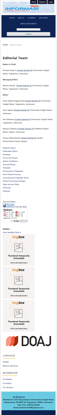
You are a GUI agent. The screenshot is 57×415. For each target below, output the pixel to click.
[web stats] (8, 207)
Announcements (28, 24)
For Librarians (8, 387)
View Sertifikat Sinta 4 (12, 232)
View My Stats (21, 207)
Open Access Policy (11, 184)
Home (12, 18)
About (21, 18)
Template (6, 168)
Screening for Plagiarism (13, 171)
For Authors (7, 383)
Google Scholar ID (24, 70)
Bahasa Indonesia (10, 366)
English (6, 362)
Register (42, 2)
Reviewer (7, 154)
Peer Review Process (12, 174)
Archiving (6, 188)
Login (51, 2)
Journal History (9, 164)
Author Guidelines (10, 161)
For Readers (7, 379)
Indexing (6, 191)
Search (28, 34)
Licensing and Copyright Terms (16, 178)
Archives (43, 18)
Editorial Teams (9, 148)
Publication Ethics (10, 151)
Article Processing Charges (14, 181)
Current (31, 18)
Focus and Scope (10, 158)
